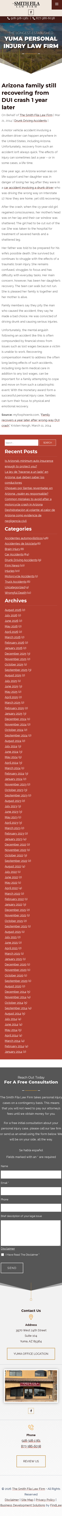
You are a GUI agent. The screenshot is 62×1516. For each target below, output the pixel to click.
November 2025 (15, 659)
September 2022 (16, 860)
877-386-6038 (45, 18)
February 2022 (14, 899)
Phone (4, 1199)
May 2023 (11, 817)
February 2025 (14, 708)
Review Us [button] (31, 1461)
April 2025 (11, 697)
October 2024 (14, 730)
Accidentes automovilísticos (24, 538)
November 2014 (15, 997)
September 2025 (16, 670)
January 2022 (13, 904)
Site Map (27, 1499)
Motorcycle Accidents (19, 576)
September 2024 (16, 735)
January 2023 (13, 839)
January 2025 (13, 713)
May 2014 (11, 1030)
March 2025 (12, 702)
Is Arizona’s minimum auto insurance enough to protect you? (29, 463)
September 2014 (16, 1008)
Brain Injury (12, 549)
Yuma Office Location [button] (31, 1353)
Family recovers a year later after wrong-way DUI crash (31, 420)
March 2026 (13, 637)
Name (4, 1166)
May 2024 (11, 757)
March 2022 (12, 893)
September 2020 (16, 981)
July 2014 (11, 1019)
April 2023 (11, 822)
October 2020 (14, 975)
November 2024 (16, 724)
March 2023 (12, 828)
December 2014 (15, 991)
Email (5, 1182)
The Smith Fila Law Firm (36, 115)
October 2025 (14, 664)
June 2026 (11, 620)
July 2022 (11, 871)
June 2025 (11, 686)
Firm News (12, 565)
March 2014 (12, 1041)
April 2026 (11, 631)
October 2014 (14, 1002)
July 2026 (11, 615)
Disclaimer (8, 1248)
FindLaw (56, 1505)
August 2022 (13, 866)
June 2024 (11, 751)
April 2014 (11, 1035)
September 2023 (16, 795)
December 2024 (15, 719)
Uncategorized (15, 587)
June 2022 (11, 877)
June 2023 (11, 811)
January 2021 (13, 959)
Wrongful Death (15, 592)
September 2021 (16, 926)
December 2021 (15, 910)
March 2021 (12, 953)
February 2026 (14, 642)
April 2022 (11, 888)
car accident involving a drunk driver (29, 187)
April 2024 (11, 762)
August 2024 (13, 741)
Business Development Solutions (22, 1505)
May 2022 (11, 882)
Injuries (9, 571)
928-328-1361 (19, 18)
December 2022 (15, 844)
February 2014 (14, 1046)
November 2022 (15, 850)
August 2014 (13, 1013)
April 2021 (11, 948)
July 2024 (11, 746)
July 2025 (11, 681)
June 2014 (11, 1024)
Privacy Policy (45, 1499)
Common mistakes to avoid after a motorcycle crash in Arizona (28, 501)
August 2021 (13, 931)
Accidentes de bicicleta (21, 543)
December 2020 (15, 964)
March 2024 (13, 768)
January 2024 (13, 779)
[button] (59, 1493)
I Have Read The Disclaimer (22, 1254)
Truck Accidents (15, 581)
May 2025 (11, 691)
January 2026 (13, 648)
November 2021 (15, 915)
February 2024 (14, 773)
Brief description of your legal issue (21, 1216)
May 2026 (11, 626)
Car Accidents (14, 554)
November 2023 (15, 784)
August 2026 (13, 610)
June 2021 (11, 942)
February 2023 (14, 833)
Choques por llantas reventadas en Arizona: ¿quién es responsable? (29, 490)
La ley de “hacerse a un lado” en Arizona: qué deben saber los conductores (26, 477)
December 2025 (15, 653)
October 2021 (14, 921)
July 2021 (11, 937)
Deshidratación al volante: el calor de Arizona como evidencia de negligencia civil (30, 515)
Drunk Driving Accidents (30, 120)
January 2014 (13, 1051)
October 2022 (14, 855)
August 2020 (13, 986)
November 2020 (16, 970)
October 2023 (14, 790)
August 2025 (13, 675)
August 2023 (13, 800)
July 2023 (11, 806)
